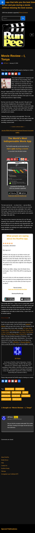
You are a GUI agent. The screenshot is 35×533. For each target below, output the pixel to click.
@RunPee (16, 342)
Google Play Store (22, 289)
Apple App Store (12, 289)
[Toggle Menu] (2, 2)
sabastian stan (6, 395)
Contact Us (4, 465)
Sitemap (3, 471)
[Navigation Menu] (32, 34)
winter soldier (17, 399)
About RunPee (5, 457)
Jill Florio (5, 63)
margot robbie (6, 392)
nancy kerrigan (16, 392)
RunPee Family (5, 468)
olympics (25, 392)
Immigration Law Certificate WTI (9, 474)
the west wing (16, 395)
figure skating (20, 388)
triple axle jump (6, 399)
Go (23, 18)
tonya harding (26, 395)
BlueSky (28, 342)
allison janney (10, 388)
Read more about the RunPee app (17, 196)
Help (2, 462)
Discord (23, 342)
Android (26, 12)
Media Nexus (4, 460)
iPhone (21, 12)
